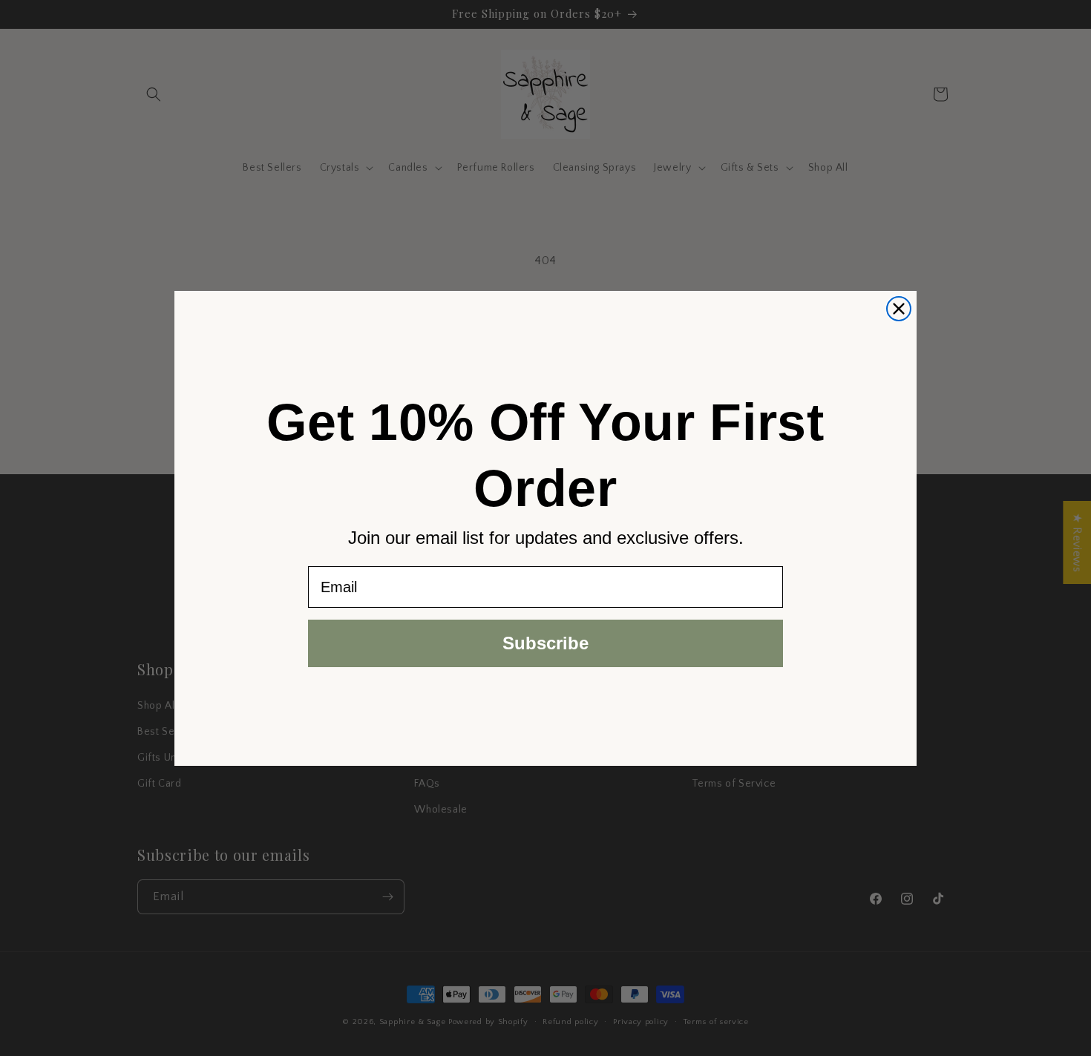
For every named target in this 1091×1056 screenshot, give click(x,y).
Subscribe (545, 643)
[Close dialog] (899, 309)
